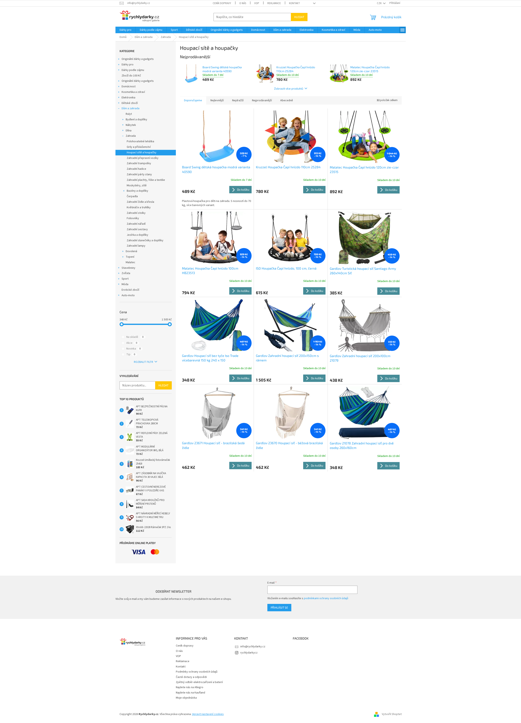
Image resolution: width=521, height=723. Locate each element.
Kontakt (294, 3)
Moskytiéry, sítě (137, 185)
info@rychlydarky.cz (252, 646)
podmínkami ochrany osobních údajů (326, 598)
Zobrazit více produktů (288, 88)
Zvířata (126, 273)
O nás (242, 3)
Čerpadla (132, 196)
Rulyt (129, 114)
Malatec (130, 262)
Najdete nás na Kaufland (190, 693)
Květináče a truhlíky (139, 207)
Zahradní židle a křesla (140, 202)
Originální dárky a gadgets (138, 59)
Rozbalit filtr (143, 362)
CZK (379, 3)
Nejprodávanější (262, 100)
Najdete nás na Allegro (189, 687)
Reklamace (274, 3)
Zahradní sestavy (137, 229)
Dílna (128, 131)
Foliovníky (133, 218)
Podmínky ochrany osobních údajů (196, 672)
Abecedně (286, 100)
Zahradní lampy (136, 246)
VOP (256, 3)
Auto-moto (128, 295)
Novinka (133, 349)
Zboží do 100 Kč (131, 76)
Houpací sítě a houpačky (141, 152)
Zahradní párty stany (139, 174)
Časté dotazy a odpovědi (191, 677)
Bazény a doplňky (137, 191)
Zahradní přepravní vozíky (142, 158)
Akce (131, 343)
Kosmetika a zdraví (133, 92)
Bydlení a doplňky (136, 119)
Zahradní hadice (136, 169)
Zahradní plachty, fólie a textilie (146, 180)
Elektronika (128, 98)
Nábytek (131, 125)
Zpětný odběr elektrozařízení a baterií (199, 682)
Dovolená (131, 251)
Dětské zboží (130, 103)
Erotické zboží (130, 290)
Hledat (299, 17)
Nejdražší (238, 100)
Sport (125, 279)
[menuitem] (125, 30)
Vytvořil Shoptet (392, 714)
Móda (125, 284)
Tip (130, 354)
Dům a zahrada (130, 108)
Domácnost (129, 86)
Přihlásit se (279, 607)
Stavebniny (128, 268)
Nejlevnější (217, 100)
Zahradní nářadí (136, 224)
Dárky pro (127, 65)
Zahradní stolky (136, 213)
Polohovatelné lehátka (140, 141)
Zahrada (131, 136)
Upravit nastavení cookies (208, 714)
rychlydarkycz (249, 653)
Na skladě (135, 337)
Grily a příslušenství (139, 147)
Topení (130, 257)
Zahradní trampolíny (139, 163)
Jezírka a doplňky (137, 235)
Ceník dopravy (222, 3)
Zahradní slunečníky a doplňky (145, 240)
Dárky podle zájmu (133, 70)
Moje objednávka (186, 698)
